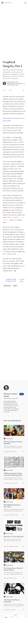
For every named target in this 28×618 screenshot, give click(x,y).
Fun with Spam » (22, 280)
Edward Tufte (9, 227)
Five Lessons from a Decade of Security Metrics (13, 569)
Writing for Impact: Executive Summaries (13, 442)
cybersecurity (15, 83)
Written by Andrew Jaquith (11, 395)
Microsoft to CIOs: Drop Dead (13, 536)
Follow (16, 82)
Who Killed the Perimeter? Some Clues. (12, 506)
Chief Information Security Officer (11, 398)
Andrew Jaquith (10, 82)
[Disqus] (14, 307)
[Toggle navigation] (25, 2)
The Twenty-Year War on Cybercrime (12, 601)
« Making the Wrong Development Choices (10, 280)
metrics (20, 83)
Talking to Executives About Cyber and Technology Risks (13, 474)
